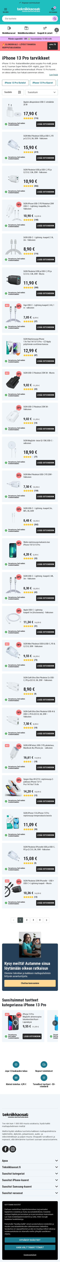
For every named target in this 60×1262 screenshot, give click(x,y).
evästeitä (17, 1212)
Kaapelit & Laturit (44, 33)
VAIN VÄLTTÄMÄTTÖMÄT (30, 1247)
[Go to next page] (46, 920)
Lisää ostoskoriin (45, 124)
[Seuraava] (56, 30)
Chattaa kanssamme (30, 983)
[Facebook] (5, 1148)
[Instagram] (12, 1148)
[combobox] (30, 19)
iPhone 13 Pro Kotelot (15, 82)
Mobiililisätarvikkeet (26, 33)
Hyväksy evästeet (30, 1239)
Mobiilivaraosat (8, 33)
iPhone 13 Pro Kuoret (43, 82)
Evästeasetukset (30, 1255)
